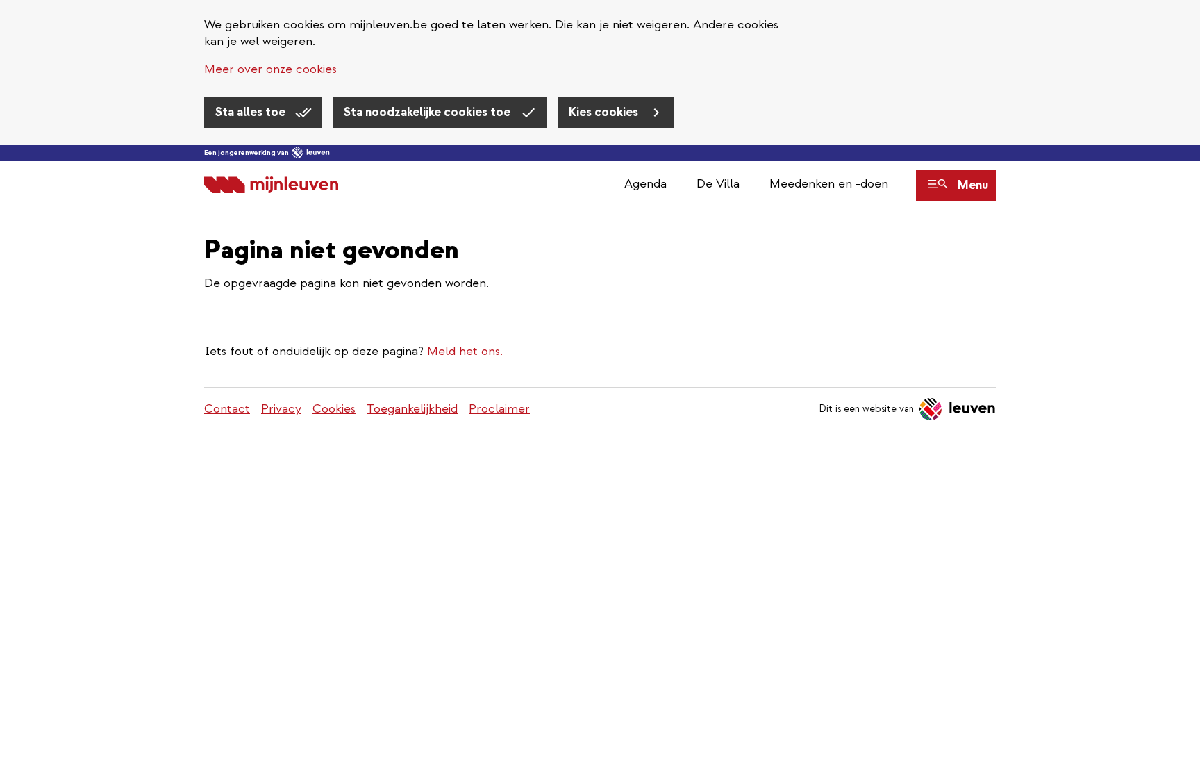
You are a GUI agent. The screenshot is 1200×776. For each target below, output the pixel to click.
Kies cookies (605, 112)
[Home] (271, 185)
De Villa (718, 184)
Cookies (334, 409)
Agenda (645, 184)
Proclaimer (499, 409)
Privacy (281, 409)
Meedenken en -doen (828, 184)
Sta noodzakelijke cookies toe (428, 112)
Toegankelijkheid (412, 409)
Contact (227, 409)
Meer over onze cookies (270, 69)
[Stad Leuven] (311, 152)
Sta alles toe (251, 112)
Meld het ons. (465, 351)
